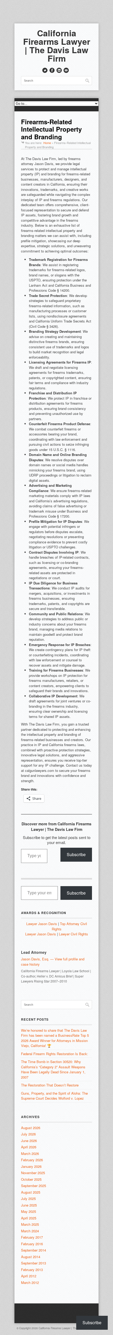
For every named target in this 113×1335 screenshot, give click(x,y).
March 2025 (30, 1224)
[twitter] (45, 70)
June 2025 (29, 1205)
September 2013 (33, 1262)
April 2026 (28, 1146)
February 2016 (32, 1243)
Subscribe (76, 854)
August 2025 (30, 1192)
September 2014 (33, 1250)
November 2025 (33, 1172)
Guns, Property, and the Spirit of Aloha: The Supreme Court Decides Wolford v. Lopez (54, 1096)
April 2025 (28, 1217)
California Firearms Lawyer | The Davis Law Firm (56, 45)
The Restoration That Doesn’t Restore (50, 1085)
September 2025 (33, 1185)
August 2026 (30, 1127)
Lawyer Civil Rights (73, 933)
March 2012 (30, 1282)
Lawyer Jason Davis (41, 923)
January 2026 (31, 1166)
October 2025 (31, 1179)
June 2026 (29, 1140)
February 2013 (32, 1269)
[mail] (66, 70)
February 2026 (32, 1159)
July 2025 (28, 1198)
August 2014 (30, 1256)
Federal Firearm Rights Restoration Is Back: (54, 1053)
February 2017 (32, 1237)
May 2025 (28, 1211)
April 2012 (28, 1275)
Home (47, 143)
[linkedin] (59, 70)
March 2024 (30, 1230)
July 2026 (28, 1134)
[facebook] (52, 70)
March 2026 (30, 1153)
